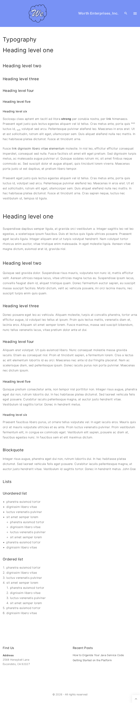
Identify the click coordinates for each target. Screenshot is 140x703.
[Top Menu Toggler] (135, 13)
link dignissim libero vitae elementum (38, 148)
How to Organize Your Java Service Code (98, 655)
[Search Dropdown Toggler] (126, 13)
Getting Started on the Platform (92, 660)
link (108, 119)
